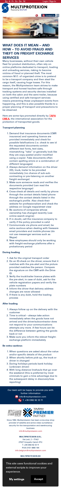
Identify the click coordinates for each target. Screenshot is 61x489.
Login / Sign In (49, 1)
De (20, 1)
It (9, 1)
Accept (38, 479)
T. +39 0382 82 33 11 (33, 400)
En (6, 1)
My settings (16, 479)
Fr (13, 1)
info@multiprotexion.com (32, 396)
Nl (24, 1)
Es (16, 1)
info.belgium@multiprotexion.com (30, 450)
